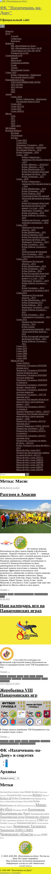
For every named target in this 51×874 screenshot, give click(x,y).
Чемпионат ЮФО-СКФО (16, 830)
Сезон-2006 (21, 358)
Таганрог (3, 823)
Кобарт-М (6, 798)
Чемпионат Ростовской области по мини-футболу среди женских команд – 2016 (32, 416)
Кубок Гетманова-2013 (32, 302)
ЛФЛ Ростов (21, 805)
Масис (11, 594)
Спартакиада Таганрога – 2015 (36, 256)
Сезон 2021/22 (17, 106)
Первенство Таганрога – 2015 (30, 428)
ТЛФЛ (40, 820)
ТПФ (46, 820)
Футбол (14, 138)
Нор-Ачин (16, 679)
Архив (8, 94)
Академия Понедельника (9, 792)
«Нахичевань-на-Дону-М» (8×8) (26, 51)
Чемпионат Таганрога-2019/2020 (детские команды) (31, 376)
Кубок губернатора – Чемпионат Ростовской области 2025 (26, 76)
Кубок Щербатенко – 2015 (34, 232)
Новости (9, 31)
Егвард (20, 676)
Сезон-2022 (16, 104)
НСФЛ (24, 810)
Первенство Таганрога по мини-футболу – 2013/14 (31, 441)
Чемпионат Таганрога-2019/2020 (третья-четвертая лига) (31, 371)
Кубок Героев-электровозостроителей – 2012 (36, 328)
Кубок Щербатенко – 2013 (34, 300)
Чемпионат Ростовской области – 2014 (32, 262)
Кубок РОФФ (28, 801)
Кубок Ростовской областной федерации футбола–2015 (35, 238)
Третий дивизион (42, 823)
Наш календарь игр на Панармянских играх (22, 608)
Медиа (8, 113)
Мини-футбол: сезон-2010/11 (29, 457)
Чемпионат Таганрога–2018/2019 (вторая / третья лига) (31, 386)
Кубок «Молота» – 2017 (33, 167)
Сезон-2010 (21, 348)
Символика (16, 38)
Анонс (27, 791)
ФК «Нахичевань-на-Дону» (23, 46)
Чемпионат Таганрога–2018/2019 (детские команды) (31, 391)
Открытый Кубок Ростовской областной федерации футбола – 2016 (36, 198)
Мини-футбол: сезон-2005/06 (29, 469)
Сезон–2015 (21, 225)
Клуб (7, 34)
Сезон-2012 (21, 319)
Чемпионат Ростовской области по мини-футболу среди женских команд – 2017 (32, 401)
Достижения (16, 135)
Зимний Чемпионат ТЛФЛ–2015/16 (32, 426)
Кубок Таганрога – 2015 (33, 244)
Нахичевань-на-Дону (24, 594)
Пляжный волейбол (20, 63)
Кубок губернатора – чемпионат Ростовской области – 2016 (36, 183)
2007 (13, 92)
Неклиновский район (40, 814)
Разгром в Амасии (18, 494)
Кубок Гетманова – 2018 (27, 152)
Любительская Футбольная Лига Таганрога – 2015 (34, 253)
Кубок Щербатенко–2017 (33, 169)
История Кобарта (13, 130)
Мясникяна (17, 810)
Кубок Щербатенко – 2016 (34, 189)
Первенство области (37, 816)
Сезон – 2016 (22, 179)
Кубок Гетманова (21, 798)
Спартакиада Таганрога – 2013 (36, 317)
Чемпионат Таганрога (29, 826)
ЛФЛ (14, 805)
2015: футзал (17, 87)
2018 (13, 116)
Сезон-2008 (21, 353)
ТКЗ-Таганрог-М (30, 820)
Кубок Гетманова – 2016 (33, 191)
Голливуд (12, 676)
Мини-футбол (17, 361)
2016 (13, 121)
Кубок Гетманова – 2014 (33, 268)
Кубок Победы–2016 (31, 193)
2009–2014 (16, 126)
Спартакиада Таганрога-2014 (35, 290)
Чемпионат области (16, 834)
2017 (13, 118)
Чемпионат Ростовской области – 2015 (32, 228)
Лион (26, 676)
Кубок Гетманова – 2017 (33, 176)
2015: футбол (17, 84)
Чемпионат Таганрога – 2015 (35, 242)
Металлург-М (30, 805)
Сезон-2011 (21, 346)
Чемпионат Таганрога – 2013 (35, 307)
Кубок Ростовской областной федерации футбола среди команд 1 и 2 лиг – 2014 (35, 275)
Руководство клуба (19, 53)
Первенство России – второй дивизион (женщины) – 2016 (35, 221)
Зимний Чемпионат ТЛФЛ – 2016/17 (33, 411)
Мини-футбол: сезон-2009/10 (29, 460)
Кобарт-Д (46, 795)
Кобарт (37, 795)
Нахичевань (5, 679)
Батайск (35, 792)
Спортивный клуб (13, 55)
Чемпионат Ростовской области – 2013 (32, 296)
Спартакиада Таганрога (15, 820)
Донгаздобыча (27, 795)
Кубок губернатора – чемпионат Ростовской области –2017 (36, 159)
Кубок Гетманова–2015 (32, 235)
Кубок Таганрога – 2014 (33, 288)
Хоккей (14, 58)
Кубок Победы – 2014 (32, 271)
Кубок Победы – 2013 (32, 305)
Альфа (21, 792)
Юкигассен (16, 60)
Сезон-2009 (21, 351)
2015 (13, 123)
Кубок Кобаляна (36, 798)
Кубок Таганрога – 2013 (33, 314)
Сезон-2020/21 (23, 363)
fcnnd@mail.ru (25, 866)
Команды (9, 43)
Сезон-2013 (21, 293)
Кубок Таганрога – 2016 (33, 213)
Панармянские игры (14, 80)
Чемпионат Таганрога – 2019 (29, 145)
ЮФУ (44, 834)
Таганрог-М (12, 823)
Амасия (3, 594)
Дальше (5, 589)
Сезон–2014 (21, 259)
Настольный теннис (20, 70)
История (15, 133)
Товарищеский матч (26, 823)
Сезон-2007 (21, 356)
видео (2, 837)
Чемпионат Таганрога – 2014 (35, 281)
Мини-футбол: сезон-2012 (28, 450)
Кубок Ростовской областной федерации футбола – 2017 (35, 173)
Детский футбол (14, 795)
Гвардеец (3, 795)
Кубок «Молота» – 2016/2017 (35, 164)
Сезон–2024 (16, 97)
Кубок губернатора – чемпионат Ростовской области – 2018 (31, 148)
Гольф (13, 65)
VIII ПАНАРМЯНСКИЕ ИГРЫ (25, 82)
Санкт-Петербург (27, 743)
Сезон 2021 (16, 109)
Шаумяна (37, 835)
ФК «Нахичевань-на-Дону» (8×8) (26, 48)
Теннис (14, 67)
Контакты (15, 41)
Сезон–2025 (10, 72)
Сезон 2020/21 (17, 111)
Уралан (2, 827)
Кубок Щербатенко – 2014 (34, 266)
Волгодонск (43, 792)
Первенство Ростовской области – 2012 (33, 323)
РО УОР (3, 820)
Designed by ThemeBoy (10, 873)
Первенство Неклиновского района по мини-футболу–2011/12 (32, 454)
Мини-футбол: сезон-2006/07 (29, 467)
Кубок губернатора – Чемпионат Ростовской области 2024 (31, 100)
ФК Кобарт (10, 128)
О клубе (14, 36)
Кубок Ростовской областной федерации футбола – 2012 (35, 337)
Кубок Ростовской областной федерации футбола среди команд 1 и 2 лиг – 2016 (35, 205)
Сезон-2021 (21, 143)
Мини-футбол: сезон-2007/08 (29, 465)
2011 (13, 89)
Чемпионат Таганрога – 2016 (35, 210)
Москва (39, 676)
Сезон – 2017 (22, 155)
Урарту (9, 826)
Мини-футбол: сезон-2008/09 (29, 462)
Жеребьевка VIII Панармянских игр (18, 692)
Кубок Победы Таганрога (14, 801)
